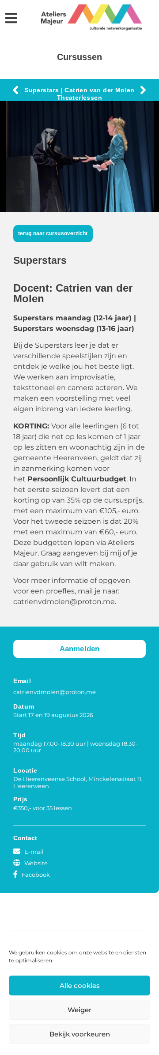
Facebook (36, 874)
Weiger (79, 1010)
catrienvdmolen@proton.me (54, 691)
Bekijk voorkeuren (79, 1034)
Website (36, 863)
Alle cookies (80, 985)
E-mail (34, 851)
